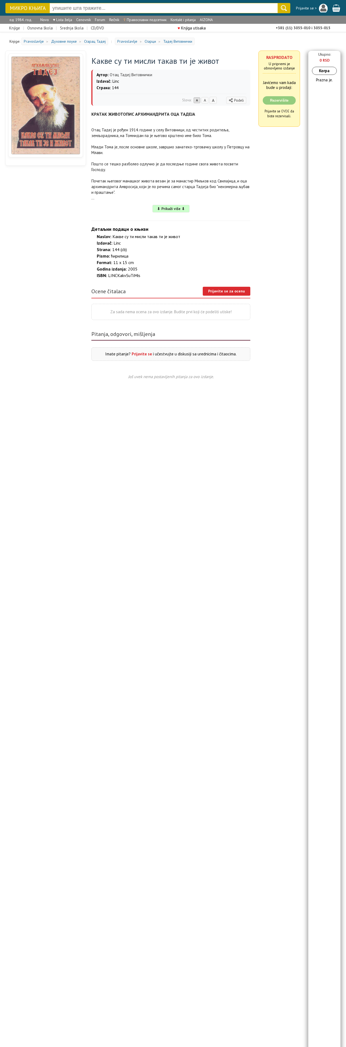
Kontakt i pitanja (183, 20)
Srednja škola (72, 28)
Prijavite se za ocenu (226, 291)
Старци (150, 41)
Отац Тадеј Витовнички (131, 74)
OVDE (285, 111)
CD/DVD (97, 28)
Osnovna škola (40, 28)
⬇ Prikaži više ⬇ (171, 208)
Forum (100, 20)
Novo (44, 20)
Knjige (14, 28)
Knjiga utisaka (192, 28)
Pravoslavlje (34, 41)
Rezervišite (279, 100)
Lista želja (62, 20)
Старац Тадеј (95, 41)
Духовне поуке (64, 41)
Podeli (239, 100)
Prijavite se (142, 353)
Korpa (324, 70)
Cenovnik (83, 20)
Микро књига (28, 8)
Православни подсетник (145, 20)
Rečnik (114, 20)
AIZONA (206, 20)
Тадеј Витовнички (177, 41)
